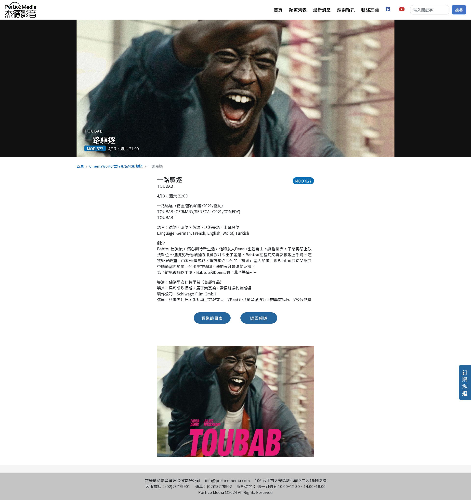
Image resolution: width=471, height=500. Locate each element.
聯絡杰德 (370, 9)
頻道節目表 (212, 318)
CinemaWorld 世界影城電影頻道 (116, 166)
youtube (402, 9)
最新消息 (322, 9)
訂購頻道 (465, 382)
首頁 (278, 9)
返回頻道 (258, 318)
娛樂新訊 (346, 9)
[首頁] (20, 5)
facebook (388, 9)
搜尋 (459, 10)
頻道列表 (298, 9)
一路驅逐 (100, 139)
